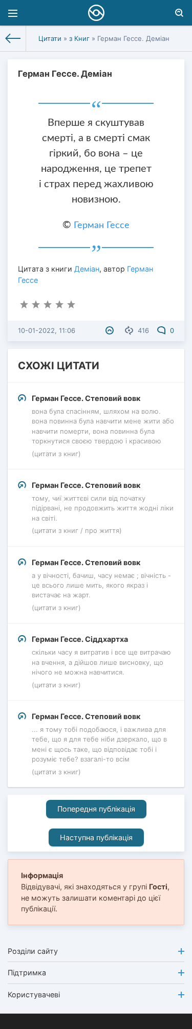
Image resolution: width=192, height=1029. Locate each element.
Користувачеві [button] (34, 994)
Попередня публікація (96, 808)
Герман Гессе (102, 225)
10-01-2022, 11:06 (46, 330)
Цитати (49, 38)
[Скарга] (110, 330)
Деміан (86, 268)
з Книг (79, 38)
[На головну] (13, 38)
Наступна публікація (96, 837)
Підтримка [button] (27, 972)
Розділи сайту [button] (33, 951)
